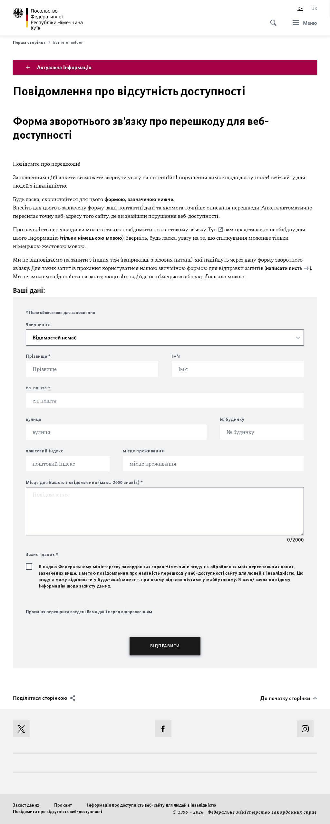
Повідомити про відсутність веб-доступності (57, 811)
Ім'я (175, 356)
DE (300, 8)
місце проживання (143, 451)
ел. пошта (38, 388)
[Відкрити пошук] (271, 19)
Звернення (38, 325)
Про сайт (63, 805)
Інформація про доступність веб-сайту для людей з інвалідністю (151, 805)
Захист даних (26, 805)
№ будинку (232, 419)
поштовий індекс (44, 451)
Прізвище (38, 356)
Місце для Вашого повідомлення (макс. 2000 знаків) (84, 482)
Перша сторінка (29, 42)
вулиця (33, 419)
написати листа (284, 268)
